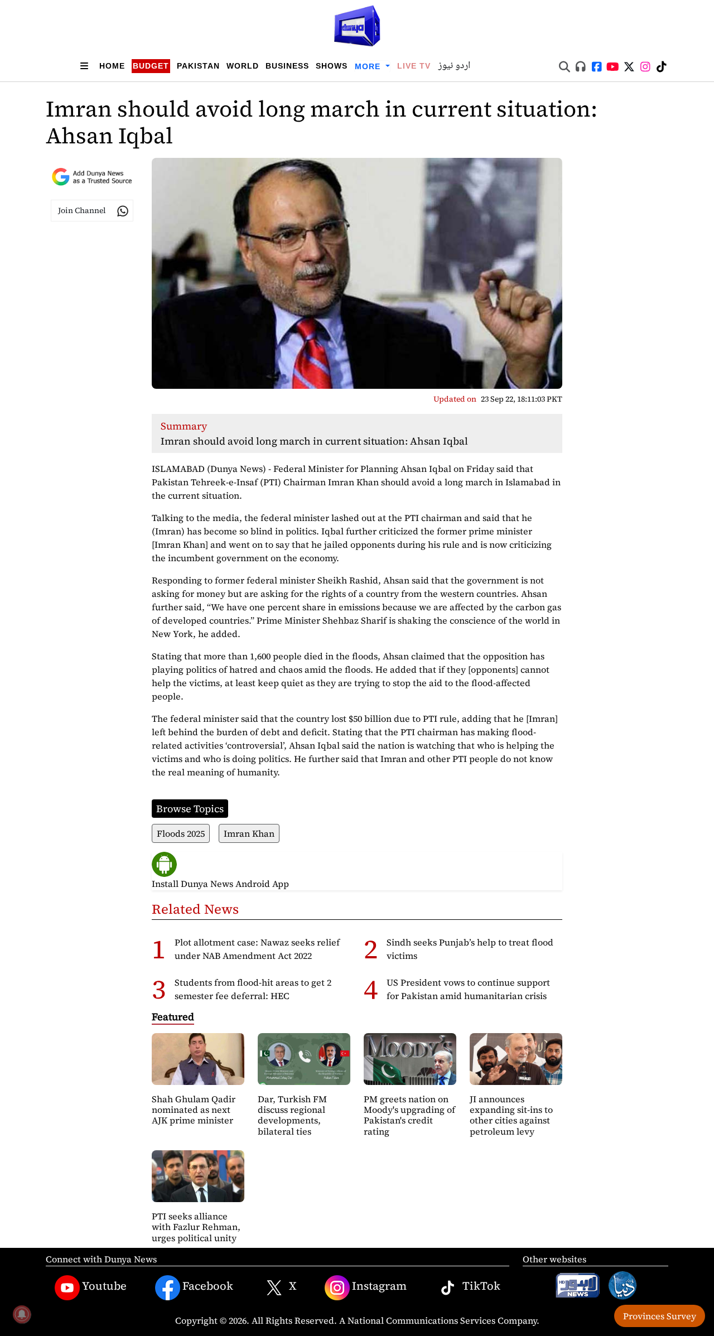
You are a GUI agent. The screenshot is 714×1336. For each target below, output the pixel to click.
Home (112, 65)
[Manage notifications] (22, 1314)
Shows (332, 65)
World (242, 65)
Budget (151, 65)
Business (287, 65)
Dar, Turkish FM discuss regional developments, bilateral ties (292, 1115)
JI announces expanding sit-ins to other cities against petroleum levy (511, 1115)
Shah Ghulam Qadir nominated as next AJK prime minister (193, 1109)
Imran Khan (249, 833)
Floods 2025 (181, 833)
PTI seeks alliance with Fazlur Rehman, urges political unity (196, 1226)
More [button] (369, 66)
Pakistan (198, 65)
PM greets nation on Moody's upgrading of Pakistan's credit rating (409, 1115)
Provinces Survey (659, 1316)
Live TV (414, 65)
